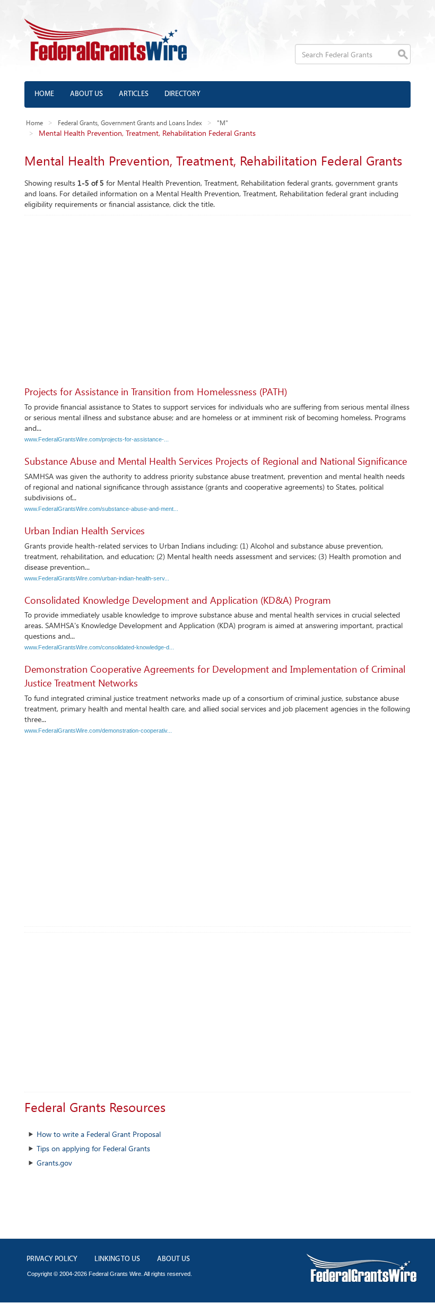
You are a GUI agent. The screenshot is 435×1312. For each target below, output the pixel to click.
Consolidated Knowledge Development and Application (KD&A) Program (177, 600)
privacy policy (52, 1259)
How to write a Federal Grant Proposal (99, 1134)
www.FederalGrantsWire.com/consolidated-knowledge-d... (99, 647)
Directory (182, 94)
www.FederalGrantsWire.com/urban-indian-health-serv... (96, 578)
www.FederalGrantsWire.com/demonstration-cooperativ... (98, 730)
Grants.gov (54, 1163)
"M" (222, 122)
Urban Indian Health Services (84, 530)
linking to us (117, 1259)
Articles (134, 94)
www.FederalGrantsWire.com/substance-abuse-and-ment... (101, 509)
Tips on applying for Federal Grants (93, 1148)
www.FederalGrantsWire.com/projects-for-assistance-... (96, 439)
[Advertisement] (217, 295)
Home (44, 94)
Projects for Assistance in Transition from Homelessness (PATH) (155, 391)
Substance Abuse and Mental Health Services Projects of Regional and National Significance (215, 461)
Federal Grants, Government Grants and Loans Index (130, 122)
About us (86, 94)
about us (173, 1259)
